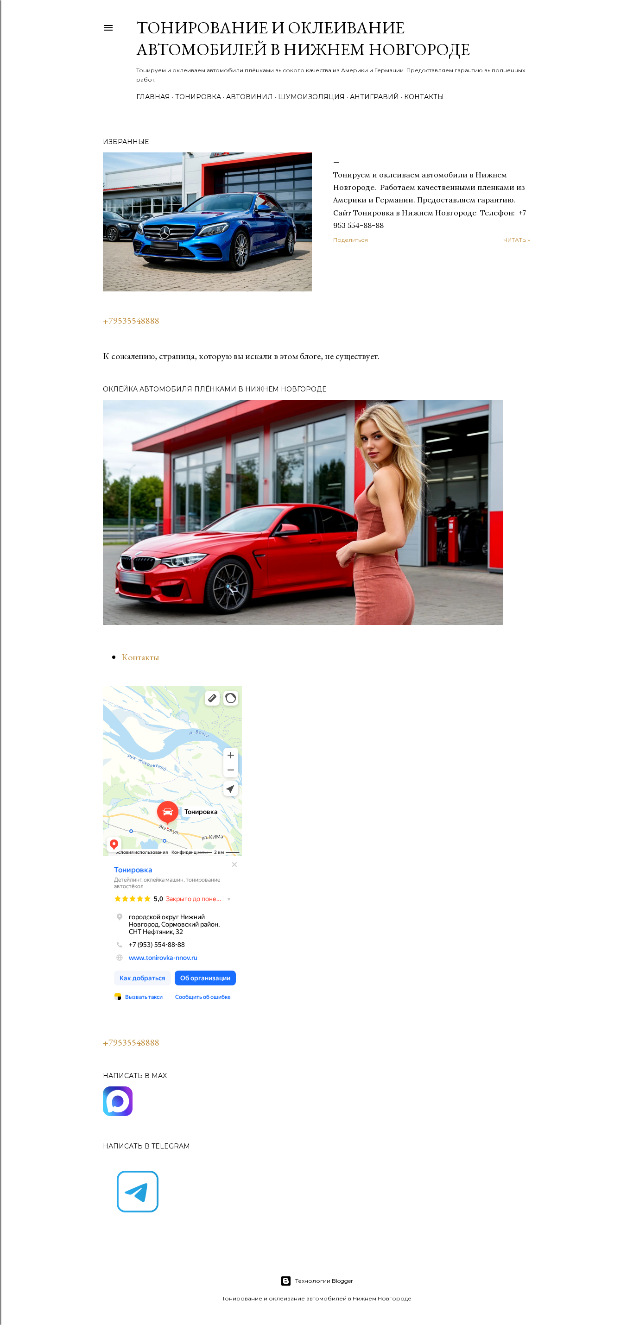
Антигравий (374, 97)
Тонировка (198, 97)
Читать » (517, 239)
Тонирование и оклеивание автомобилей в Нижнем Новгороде (303, 38)
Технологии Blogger (324, 1280)
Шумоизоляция (311, 97)
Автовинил (249, 97)
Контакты (424, 97)
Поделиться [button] (350, 239)
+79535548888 (131, 321)
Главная (153, 97)
